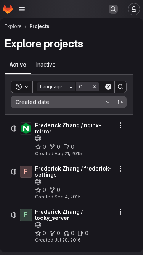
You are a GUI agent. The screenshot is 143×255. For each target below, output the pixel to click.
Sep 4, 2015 (68, 197)
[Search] (120, 87)
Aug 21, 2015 (68, 153)
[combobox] (62, 102)
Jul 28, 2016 (68, 240)
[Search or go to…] (113, 9)
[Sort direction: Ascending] (120, 102)
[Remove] (94, 86)
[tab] (18, 64)
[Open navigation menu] (22, 9)
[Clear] (108, 86)
